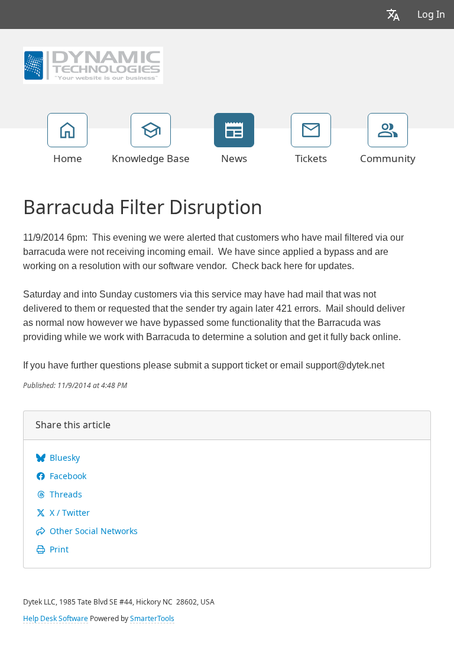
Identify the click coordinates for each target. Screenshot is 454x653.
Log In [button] (431, 14)
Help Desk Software (55, 619)
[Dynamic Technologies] (93, 64)
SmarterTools (152, 619)
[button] (393, 14)
